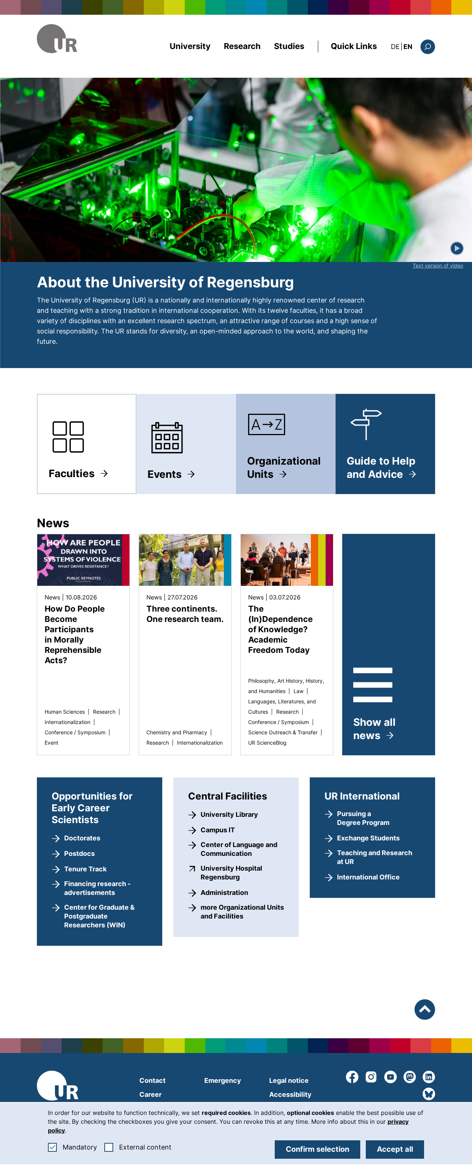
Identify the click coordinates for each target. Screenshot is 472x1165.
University (190, 46)
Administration (224, 892)
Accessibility (290, 1094)
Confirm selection (317, 1149)
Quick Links (354, 46)
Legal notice (289, 1080)
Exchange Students (368, 838)
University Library (229, 814)
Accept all (395, 1149)
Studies (289, 46)
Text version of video (438, 265)
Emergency (222, 1080)
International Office (368, 877)
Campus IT (218, 830)
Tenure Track (85, 869)
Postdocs (79, 853)
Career (150, 1094)
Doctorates (82, 838)
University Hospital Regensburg (242, 872)
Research (242, 46)
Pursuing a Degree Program (363, 818)
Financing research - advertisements (97, 888)
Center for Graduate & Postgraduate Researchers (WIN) (99, 916)
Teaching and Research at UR (374, 857)
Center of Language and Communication (239, 849)
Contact (152, 1080)
